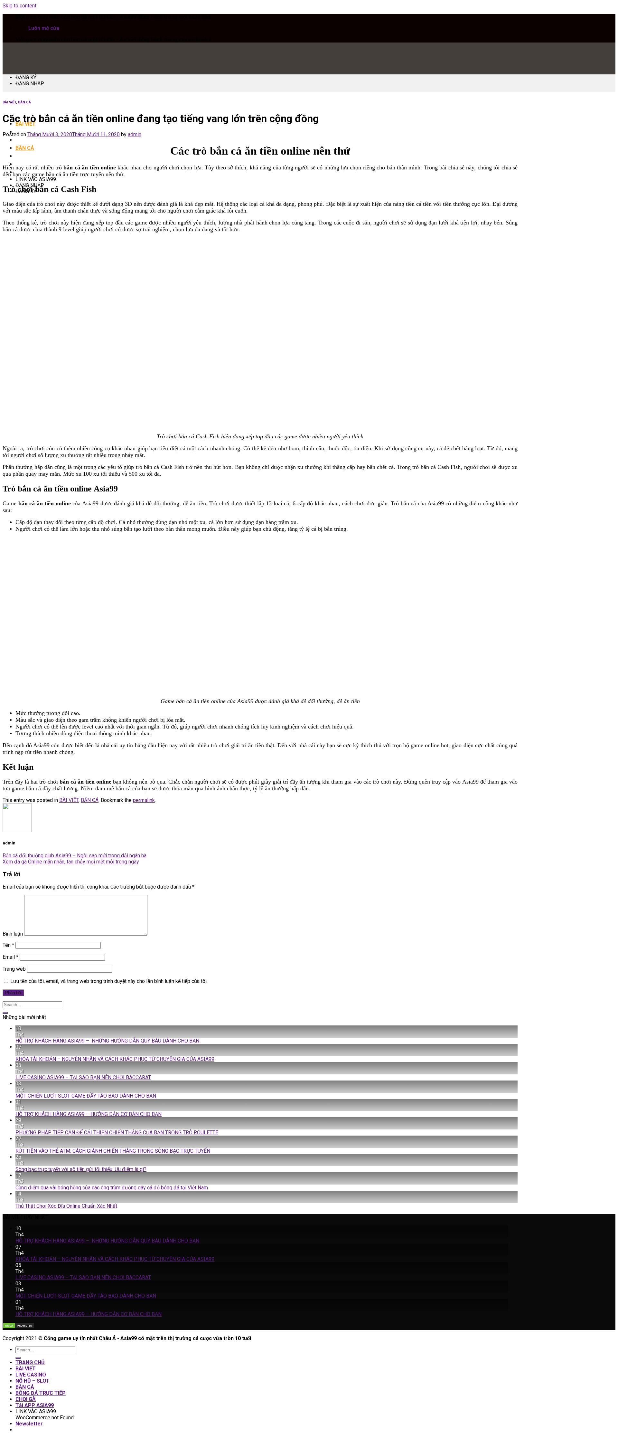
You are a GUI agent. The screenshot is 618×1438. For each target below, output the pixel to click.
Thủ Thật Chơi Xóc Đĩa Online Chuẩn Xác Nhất (66, 1206)
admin (134, 134)
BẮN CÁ (24, 148)
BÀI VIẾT (9, 102)
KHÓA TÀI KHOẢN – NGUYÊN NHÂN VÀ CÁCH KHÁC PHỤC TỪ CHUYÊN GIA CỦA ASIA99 (114, 1059)
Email (10, 957)
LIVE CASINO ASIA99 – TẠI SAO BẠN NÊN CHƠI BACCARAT (83, 1077)
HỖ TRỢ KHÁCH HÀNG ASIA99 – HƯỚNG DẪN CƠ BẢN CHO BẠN (88, 1114)
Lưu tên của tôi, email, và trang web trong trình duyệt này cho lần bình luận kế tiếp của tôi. (109, 981)
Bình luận (13, 934)
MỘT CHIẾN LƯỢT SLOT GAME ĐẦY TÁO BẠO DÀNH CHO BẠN (85, 1096)
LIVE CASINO (30, 1375)
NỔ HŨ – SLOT (32, 140)
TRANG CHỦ (30, 1362)
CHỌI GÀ (25, 1399)
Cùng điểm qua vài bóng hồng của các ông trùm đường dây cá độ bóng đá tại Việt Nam (111, 1188)
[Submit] (5, 1013)
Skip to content (19, 6)
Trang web (14, 969)
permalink (144, 800)
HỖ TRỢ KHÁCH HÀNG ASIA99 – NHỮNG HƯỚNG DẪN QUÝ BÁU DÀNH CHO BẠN (107, 1041)
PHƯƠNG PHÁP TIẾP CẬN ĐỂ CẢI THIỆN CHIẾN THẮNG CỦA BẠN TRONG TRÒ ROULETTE (116, 1132)
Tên (8, 945)
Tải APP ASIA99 (34, 1405)
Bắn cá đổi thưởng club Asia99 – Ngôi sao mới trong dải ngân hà (74, 855)
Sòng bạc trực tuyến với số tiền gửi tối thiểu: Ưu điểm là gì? (80, 1169)
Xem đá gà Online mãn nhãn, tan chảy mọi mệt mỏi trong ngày (71, 862)
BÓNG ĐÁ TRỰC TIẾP (40, 156)
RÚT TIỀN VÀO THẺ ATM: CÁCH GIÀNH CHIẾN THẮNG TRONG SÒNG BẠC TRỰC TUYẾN (112, 1151)
